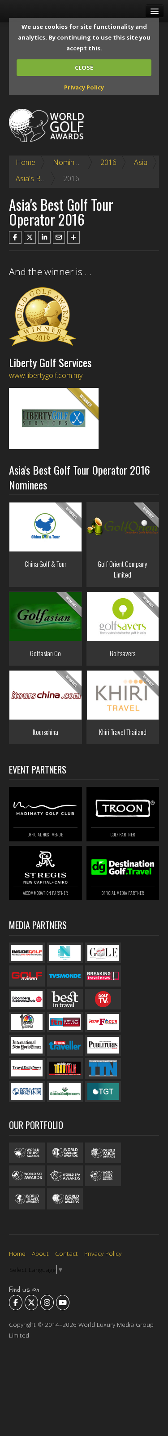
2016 (108, 162)
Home (25, 162)
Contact (66, 1253)
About (40, 1253)
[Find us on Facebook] (15, 1302)
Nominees (69, 162)
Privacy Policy (84, 87)
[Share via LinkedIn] (44, 237)
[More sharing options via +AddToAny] (73, 237)
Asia (140, 162)
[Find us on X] (31, 1302)
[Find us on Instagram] (47, 1302)
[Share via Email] (59, 237)
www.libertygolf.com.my (45, 375)
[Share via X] (30, 237)
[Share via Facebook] (15, 237)
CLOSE (84, 67)
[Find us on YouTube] (62, 1302)
